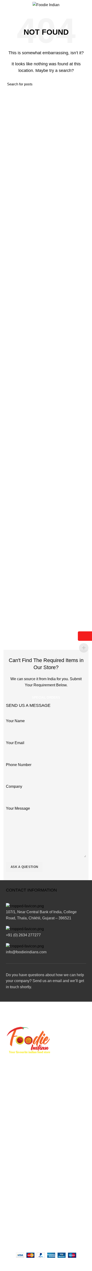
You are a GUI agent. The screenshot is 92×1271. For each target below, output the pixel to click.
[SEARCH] (82, 84)
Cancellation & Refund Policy (25, 1145)
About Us (10, 1120)
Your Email (15, 743)
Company (14, 786)
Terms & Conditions (18, 1137)
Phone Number (18, 765)
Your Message (18, 808)
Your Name (15, 721)
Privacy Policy (14, 1128)
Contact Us (12, 1153)
